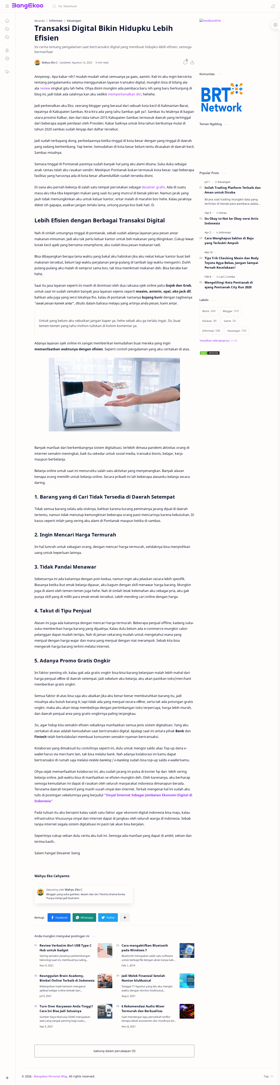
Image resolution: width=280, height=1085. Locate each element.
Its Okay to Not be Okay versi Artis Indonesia (231, 220)
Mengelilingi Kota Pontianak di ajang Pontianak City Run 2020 (229, 284)
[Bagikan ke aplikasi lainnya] (125, 917)
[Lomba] (230, 276)
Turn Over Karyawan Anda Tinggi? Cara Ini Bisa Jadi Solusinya (66, 1008)
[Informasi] (225, 232)
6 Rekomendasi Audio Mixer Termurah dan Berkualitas (143, 1008)
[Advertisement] (230, 514)
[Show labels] (219, 340)
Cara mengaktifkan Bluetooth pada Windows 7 (145, 947)
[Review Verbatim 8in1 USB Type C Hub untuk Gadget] (105, 950)
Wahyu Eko (119, 1076)
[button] (273, 6)
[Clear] (117, 6)
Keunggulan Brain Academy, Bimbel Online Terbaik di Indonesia (67, 978)
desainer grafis (153, 187)
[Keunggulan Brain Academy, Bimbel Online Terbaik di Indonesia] (105, 980)
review (45, 88)
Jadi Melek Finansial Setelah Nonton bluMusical (143, 978)
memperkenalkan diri (124, 94)
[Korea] (223, 213)
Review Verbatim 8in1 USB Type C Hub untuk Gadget (66, 947)
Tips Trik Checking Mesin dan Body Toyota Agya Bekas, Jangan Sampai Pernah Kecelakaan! (232, 262)
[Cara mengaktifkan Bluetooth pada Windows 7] (187, 950)
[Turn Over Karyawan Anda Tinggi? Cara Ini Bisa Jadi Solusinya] (105, 1011)
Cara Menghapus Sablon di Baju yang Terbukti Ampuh (229, 240)
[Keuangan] (224, 182)
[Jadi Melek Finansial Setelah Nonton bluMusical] (187, 980)
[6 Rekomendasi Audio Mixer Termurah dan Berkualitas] (187, 1011)
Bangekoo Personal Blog (50, 1076)
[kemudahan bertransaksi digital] (114, 394)
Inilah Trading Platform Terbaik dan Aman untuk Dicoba (233, 190)
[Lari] (222, 276)
